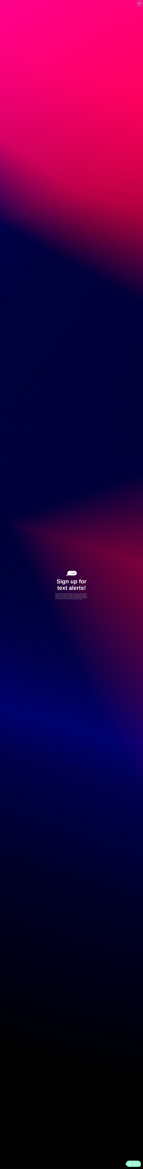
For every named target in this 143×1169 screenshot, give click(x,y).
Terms (81, 598)
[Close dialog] (139, 3)
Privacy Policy (75, 598)
